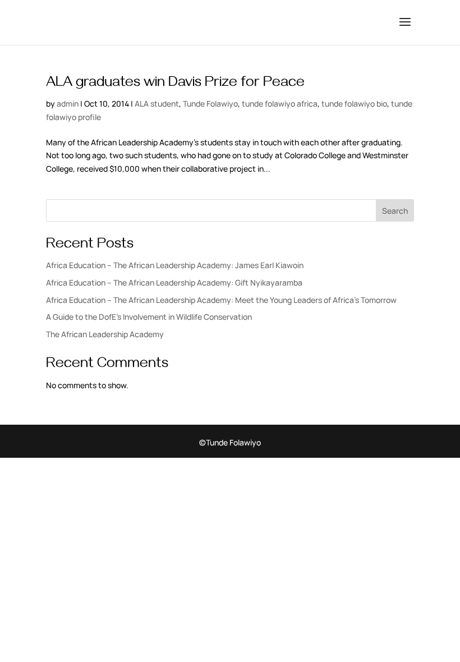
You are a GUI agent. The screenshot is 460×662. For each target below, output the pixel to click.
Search (395, 210)
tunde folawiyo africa (280, 103)
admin (68, 103)
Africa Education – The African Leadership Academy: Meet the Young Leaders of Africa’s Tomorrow (221, 300)
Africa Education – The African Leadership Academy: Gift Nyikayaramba (174, 282)
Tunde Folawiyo (210, 103)
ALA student (157, 103)
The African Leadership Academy (105, 334)
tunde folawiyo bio (354, 103)
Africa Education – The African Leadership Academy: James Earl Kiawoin (174, 265)
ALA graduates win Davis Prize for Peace (175, 84)
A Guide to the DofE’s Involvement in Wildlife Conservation (149, 316)
